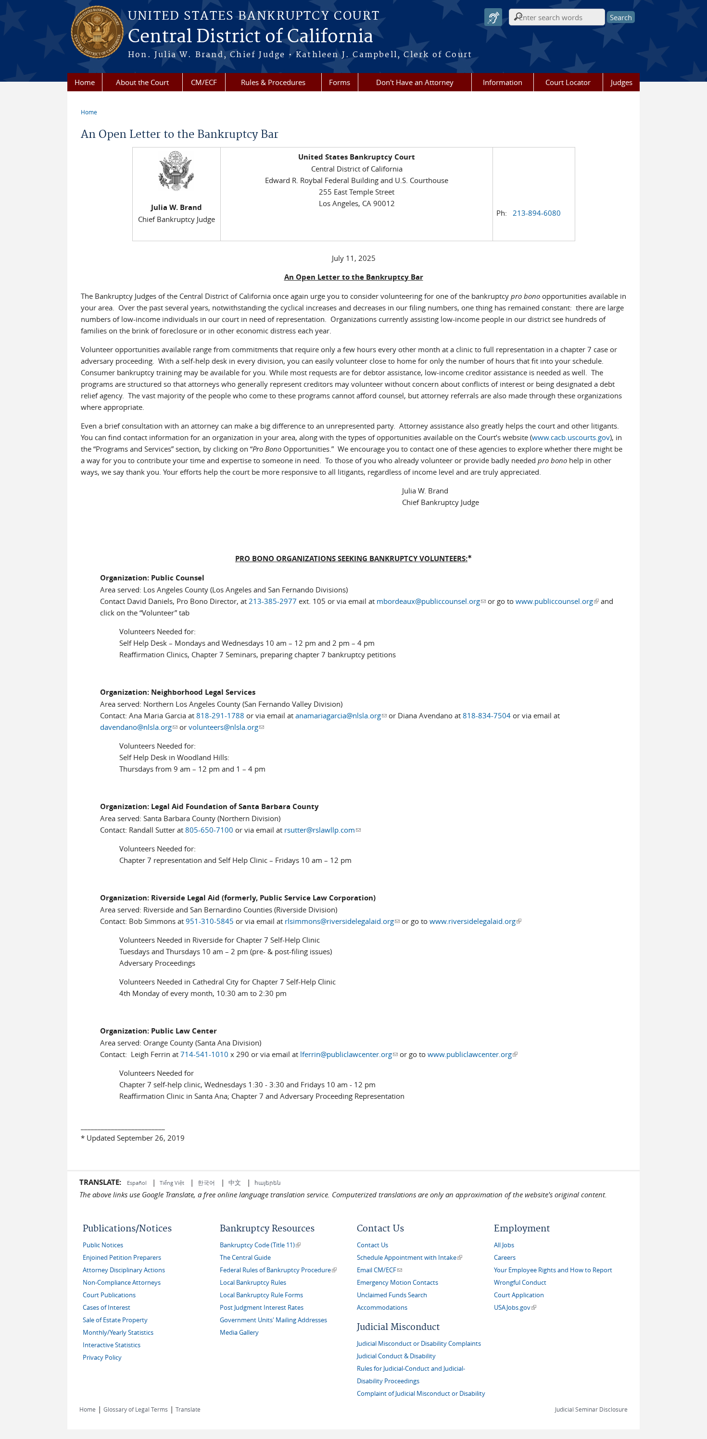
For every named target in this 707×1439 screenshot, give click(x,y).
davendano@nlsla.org (138, 727)
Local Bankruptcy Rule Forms (261, 1295)
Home (85, 82)
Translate (188, 1409)
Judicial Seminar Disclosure (591, 1409)
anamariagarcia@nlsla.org (341, 715)
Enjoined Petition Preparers (122, 1258)
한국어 (206, 1182)
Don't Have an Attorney (415, 82)
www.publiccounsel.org (557, 601)
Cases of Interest (106, 1308)
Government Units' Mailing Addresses (273, 1320)
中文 (234, 1182)
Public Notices (103, 1245)
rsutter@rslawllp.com (322, 830)
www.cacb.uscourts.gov (571, 437)
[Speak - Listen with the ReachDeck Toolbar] (493, 17)
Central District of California (250, 37)
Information (502, 82)
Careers (505, 1258)
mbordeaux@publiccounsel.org (431, 601)
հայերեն (267, 1182)
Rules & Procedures (273, 82)
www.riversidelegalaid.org (475, 921)
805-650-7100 (209, 830)
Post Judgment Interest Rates (261, 1308)
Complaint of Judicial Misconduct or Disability (421, 1394)
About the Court (142, 82)
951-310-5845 (210, 921)
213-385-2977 (273, 601)
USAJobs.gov (515, 1308)
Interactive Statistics (111, 1345)
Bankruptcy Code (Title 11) (260, 1245)
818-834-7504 (487, 715)
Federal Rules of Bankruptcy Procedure (278, 1270)
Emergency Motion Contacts (397, 1283)
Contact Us (372, 1245)
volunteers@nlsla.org (226, 727)
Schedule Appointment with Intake (409, 1258)
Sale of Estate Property (115, 1320)
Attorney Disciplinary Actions (124, 1270)
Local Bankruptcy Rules (253, 1283)
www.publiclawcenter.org (473, 1054)
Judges (621, 82)
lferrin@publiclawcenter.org (349, 1054)
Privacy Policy (102, 1357)
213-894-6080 (537, 213)
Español (137, 1182)
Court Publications (109, 1295)
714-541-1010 (204, 1054)
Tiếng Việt (172, 1182)
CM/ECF (204, 82)
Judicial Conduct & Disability (396, 1356)
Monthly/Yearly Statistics (118, 1332)
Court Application (519, 1295)
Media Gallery (239, 1332)
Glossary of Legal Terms (135, 1409)
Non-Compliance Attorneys (122, 1283)
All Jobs (504, 1245)
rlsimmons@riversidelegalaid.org (342, 921)
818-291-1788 (220, 715)
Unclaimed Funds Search (392, 1295)
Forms (339, 82)
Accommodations (382, 1308)
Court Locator (568, 82)
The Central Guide (245, 1258)
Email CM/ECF (379, 1270)
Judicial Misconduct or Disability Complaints (419, 1344)
